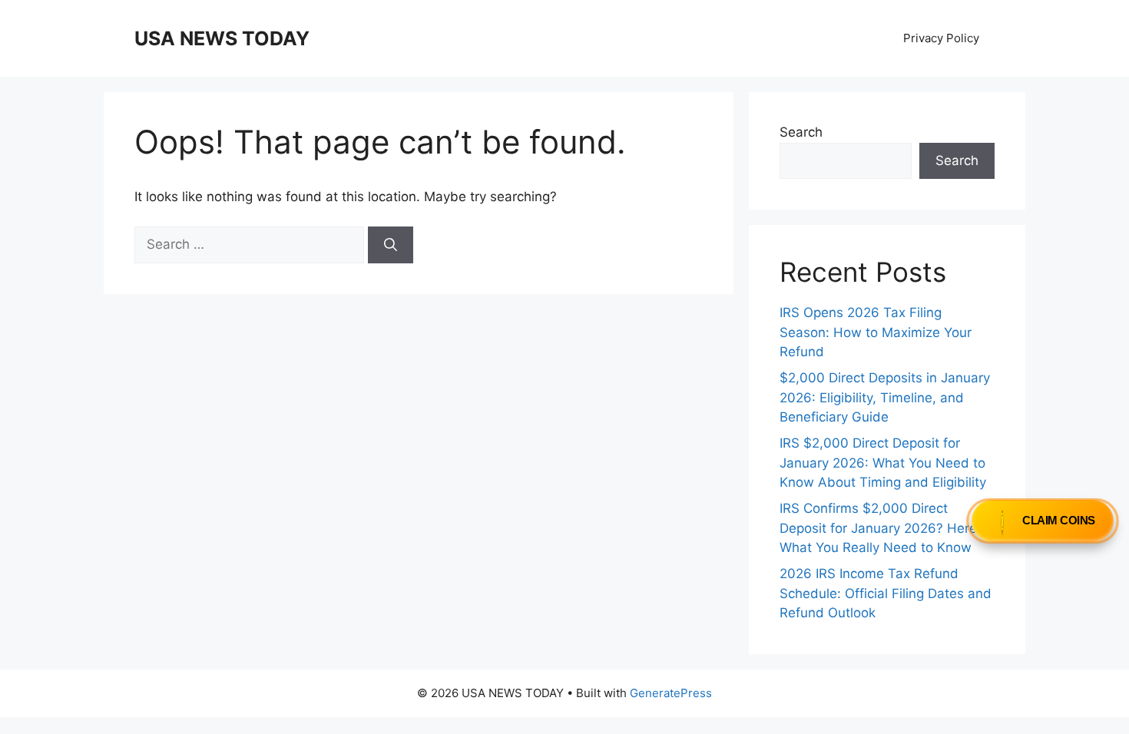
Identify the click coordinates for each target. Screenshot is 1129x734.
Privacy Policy (941, 38)
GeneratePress (671, 693)
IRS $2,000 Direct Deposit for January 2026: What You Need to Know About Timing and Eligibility (883, 462)
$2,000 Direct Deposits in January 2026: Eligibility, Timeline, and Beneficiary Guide (885, 397)
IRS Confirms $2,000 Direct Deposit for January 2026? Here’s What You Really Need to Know (882, 528)
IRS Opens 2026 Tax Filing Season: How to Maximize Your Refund (876, 332)
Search (801, 132)
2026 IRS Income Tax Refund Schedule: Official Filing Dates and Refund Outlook (886, 593)
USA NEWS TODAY (222, 38)
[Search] (390, 244)
